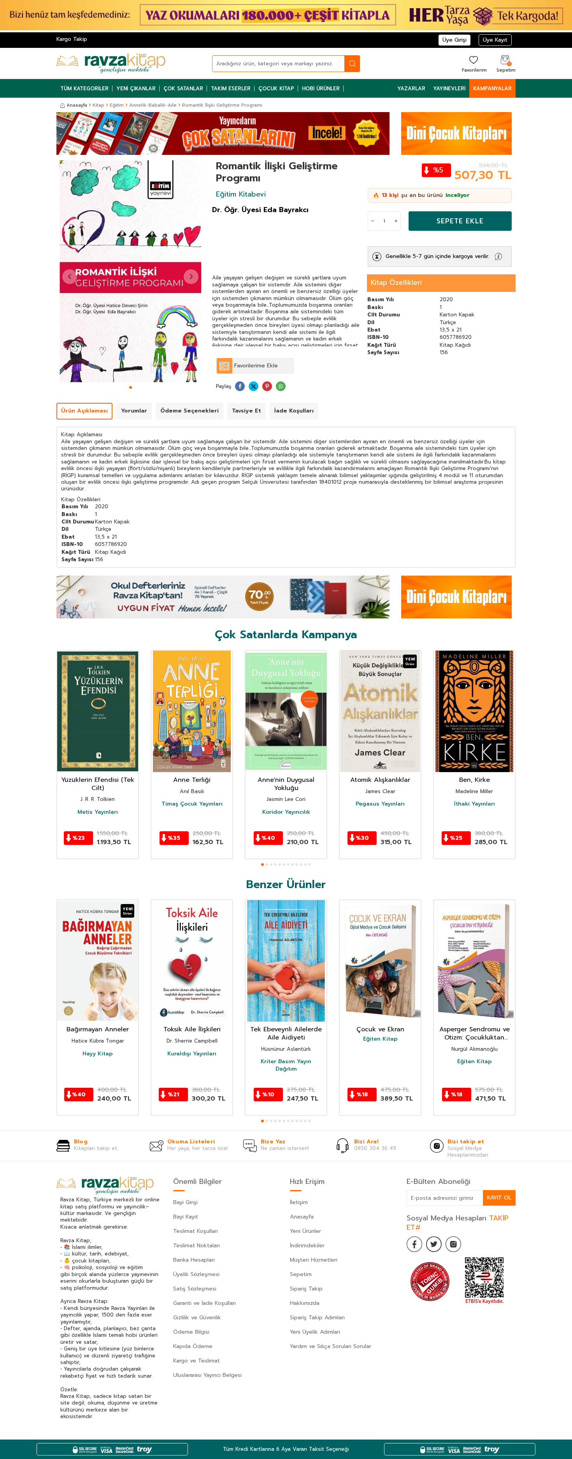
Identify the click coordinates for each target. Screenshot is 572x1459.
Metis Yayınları (97, 812)
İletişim (299, 1202)
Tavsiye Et (246, 411)
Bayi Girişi (185, 1202)
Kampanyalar (492, 88)
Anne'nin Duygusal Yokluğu (286, 784)
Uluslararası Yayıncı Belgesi (207, 1375)
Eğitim (117, 105)
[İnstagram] (453, 1244)
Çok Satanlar (183, 88)
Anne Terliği (192, 780)
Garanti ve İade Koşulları (204, 1303)
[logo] (110, 63)
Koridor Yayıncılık (286, 812)
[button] (130, 387)
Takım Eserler (231, 88)
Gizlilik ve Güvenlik (197, 1317)
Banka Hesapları (194, 1260)
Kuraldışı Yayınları (191, 1053)
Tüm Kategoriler (84, 88)
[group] (130, 271)
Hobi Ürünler (321, 88)
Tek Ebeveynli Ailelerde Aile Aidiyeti (286, 1033)
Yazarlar (411, 88)
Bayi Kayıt (185, 1217)
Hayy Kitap (97, 1053)
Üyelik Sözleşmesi (196, 1274)
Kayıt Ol (499, 1198)
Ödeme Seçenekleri (189, 411)
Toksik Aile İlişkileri (192, 1029)
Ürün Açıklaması (84, 411)
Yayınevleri (449, 88)
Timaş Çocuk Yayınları (192, 804)
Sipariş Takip (306, 1289)
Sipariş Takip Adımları (317, 1317)
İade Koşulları (294, 411)
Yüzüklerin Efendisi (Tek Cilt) (97, 784)
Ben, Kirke (474, 780)
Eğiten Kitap (380, 1039)
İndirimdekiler (307, 1245)
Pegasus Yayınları (380, 804)
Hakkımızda (304, 1303)
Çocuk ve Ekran (380, 1029)
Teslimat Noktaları (196, 1245)
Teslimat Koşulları (195, 1231)
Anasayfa (77, 105)
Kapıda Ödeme (192, 1346)
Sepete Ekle (460, 221)
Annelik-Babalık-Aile (153, 105)
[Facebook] (414, 1244)
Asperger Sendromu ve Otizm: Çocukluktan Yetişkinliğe (474, 1033)
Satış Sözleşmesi (194, 1289)
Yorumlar (134, 411)
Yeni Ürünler (305, 1231)
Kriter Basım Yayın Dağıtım (286, 1065)
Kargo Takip (71, 39)
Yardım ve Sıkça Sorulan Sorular (330, 1346)
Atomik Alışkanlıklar (380, 780)
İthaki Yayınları (474, 804)
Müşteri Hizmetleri (313, 1260)
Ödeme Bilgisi (191, 1332)
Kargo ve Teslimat (196, 1361)
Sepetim (301, 1274)
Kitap (98, 105)
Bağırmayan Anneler (98, 1029)
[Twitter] (434, 1244)
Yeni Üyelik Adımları (315, 1332)
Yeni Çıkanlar (136, 88)
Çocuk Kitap (276, 88)
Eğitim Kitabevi (241, 194)
